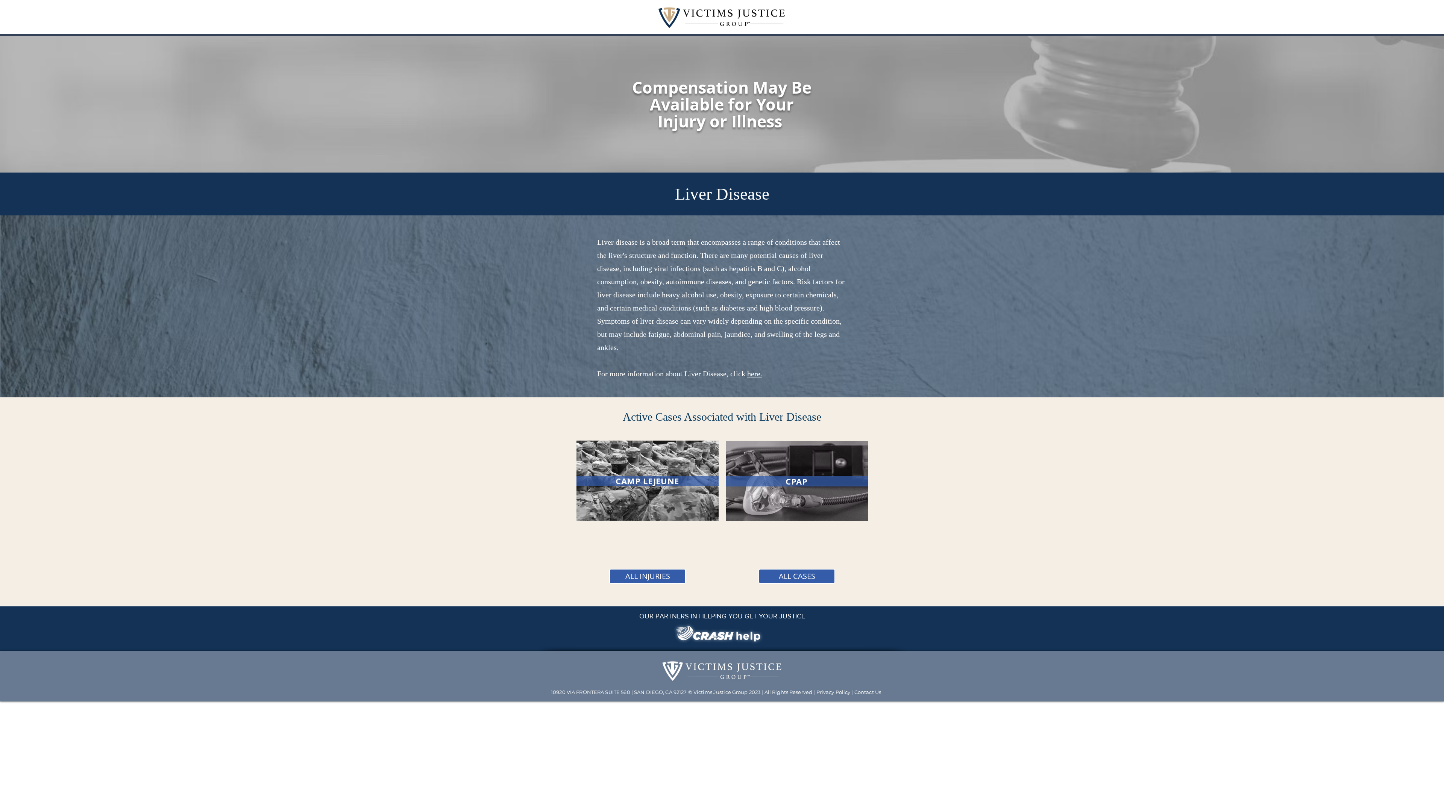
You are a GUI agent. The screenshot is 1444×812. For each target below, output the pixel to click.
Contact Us (867, 692)
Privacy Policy (833, 692)
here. (754, 374)
